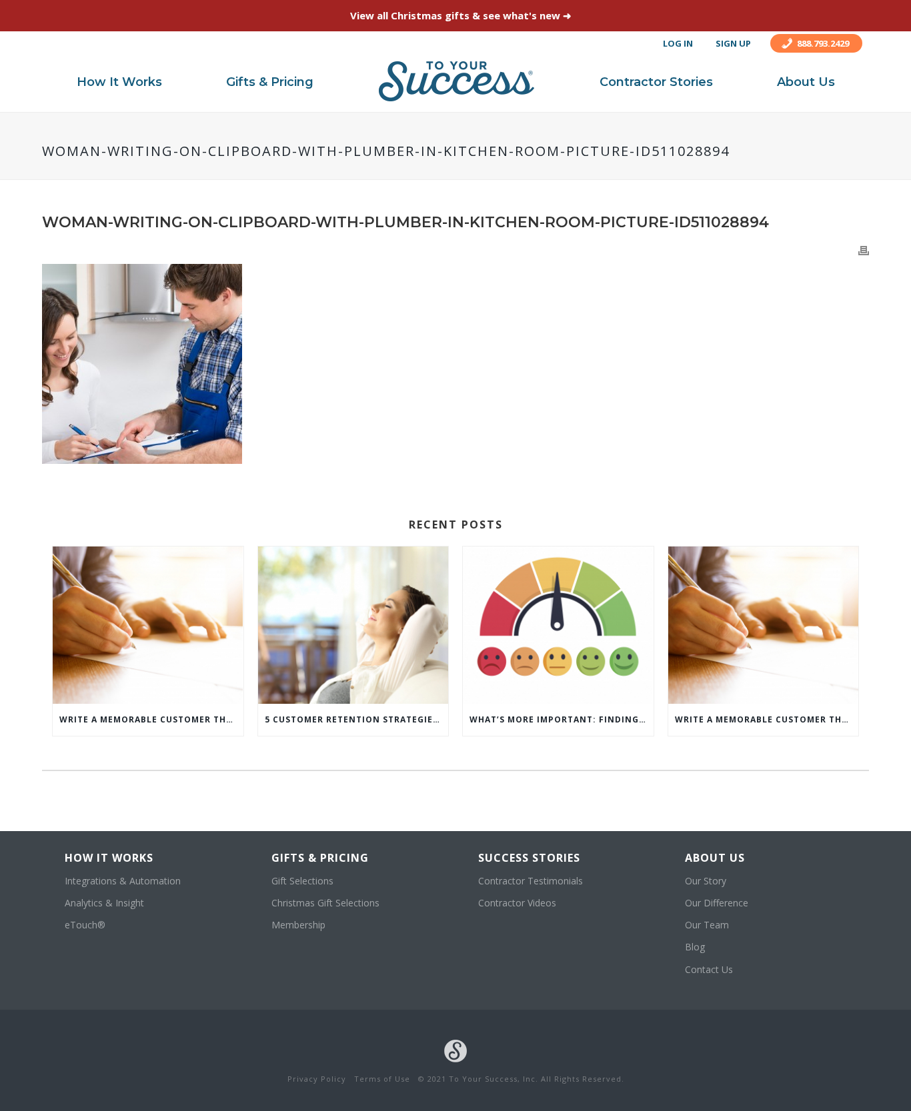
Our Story (705, 880)
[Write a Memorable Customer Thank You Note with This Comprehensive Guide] (148, 625)
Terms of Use (382, 1079)
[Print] (863, 249)
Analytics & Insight (104, 902)
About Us (806, 82)
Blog (695, 946)
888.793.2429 (823, 43)
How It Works (119, 82)
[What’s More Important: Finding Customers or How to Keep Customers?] (558, 625)
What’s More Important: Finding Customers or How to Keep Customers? (562, 719)
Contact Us (709, 969)
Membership (298, 924)
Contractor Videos (517, 902)
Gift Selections (302, 880)
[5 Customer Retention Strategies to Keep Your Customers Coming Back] (353, 625)
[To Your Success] (456, 81)
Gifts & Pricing (269, 82)
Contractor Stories (656, 82)
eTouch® (85, 924)
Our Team (707, 924)
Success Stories (529, 857)
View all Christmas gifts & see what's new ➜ (461, 15)
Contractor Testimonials (530, 880)
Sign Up (733, 43)
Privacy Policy (316, 1079)
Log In (678, 43)
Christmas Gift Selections (325, 902)
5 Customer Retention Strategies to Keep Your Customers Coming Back (357, 719)
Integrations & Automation (123, 880)
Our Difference (716, 902)
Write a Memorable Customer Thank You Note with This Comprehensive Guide (151, 719)
